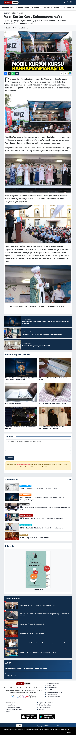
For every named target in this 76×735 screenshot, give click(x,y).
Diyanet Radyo (10, 705)
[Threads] (34, 696)
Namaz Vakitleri (52, 687)
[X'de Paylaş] (9, 73)
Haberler (7, 13)
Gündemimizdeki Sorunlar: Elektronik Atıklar (38, 489)
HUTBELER (23, 535)
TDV (63, 7)
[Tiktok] (30, 696)
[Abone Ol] (70, 74)
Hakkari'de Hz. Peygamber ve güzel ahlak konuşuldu (41, 518)
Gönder (10, 458)
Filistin (56, 7)
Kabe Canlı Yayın (44, 707)
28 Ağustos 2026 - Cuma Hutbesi (34, 538)
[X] (19, 696)
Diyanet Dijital (10, 703)
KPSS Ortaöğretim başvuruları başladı (52, 403)
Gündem (35, 7)
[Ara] (68, 2)
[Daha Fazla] (17, 73)
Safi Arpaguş (46, 7)
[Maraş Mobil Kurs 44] (38, 173)
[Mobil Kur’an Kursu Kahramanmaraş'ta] (38, 51)
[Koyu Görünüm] (65, 2)
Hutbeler (71, 7)
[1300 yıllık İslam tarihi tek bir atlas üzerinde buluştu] (21, 416)
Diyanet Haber (7, 7)
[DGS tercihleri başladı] (21, 392)
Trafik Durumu (52, 690)
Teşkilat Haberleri (23, 7)
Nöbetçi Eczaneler (53, 683)
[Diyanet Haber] (11, 2)
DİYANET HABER (17, 13)
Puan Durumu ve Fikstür (55, 692)
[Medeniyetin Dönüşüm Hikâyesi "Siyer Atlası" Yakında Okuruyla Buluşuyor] (21, 367)
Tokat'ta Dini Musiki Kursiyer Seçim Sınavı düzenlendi (41, 528)
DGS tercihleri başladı (13, 403)
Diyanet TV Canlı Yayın (46, 703)
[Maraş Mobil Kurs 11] (38, 113)
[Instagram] (23, 696)
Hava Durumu (52, 685)
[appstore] (29, 717)
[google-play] (47, 717)
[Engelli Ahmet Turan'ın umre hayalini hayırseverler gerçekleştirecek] (55, 416)
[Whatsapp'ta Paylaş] (13, 73)
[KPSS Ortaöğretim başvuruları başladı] (55, 392)
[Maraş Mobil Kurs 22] (38, 284)
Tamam (69, 732)
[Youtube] (26, 696)
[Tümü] (70, 479)
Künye (8, 711)
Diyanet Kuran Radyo (45, 705)
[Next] (12, 696)
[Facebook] (16, 696)
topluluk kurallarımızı (23, 464)
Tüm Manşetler (52, 694)
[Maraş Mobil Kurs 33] (38, 224)
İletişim (41, 709)
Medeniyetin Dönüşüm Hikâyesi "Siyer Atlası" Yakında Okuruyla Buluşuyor (41, 498)
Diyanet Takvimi (25, 486)
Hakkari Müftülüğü (26, 515)
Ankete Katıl (11, 675)
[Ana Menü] (71, 2)
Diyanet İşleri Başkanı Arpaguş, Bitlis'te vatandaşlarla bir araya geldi (44, 508)
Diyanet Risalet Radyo (13, 707)
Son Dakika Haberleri (54, 696)
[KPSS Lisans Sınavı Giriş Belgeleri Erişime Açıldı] (55, 367)
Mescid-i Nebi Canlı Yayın (14, 709)
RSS (20, 726)
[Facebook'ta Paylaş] (5, 73)
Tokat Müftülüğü (25, 525)
